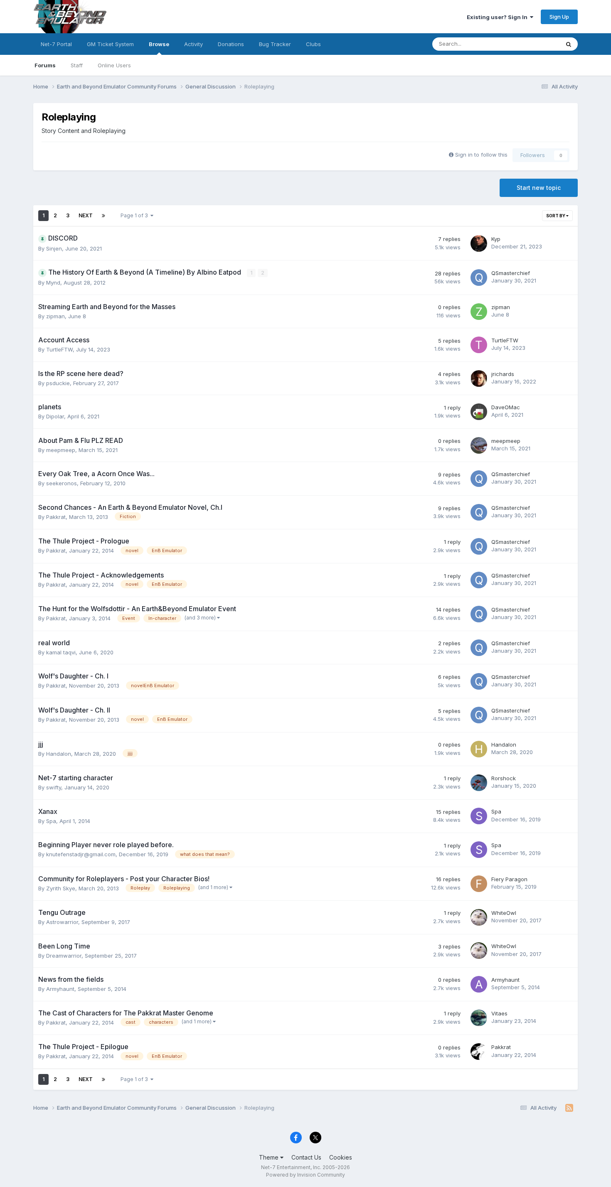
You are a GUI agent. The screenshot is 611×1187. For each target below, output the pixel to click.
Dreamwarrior (63, 955)
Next (86, 215)
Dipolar (55, 416)
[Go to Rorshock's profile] (479, 782)
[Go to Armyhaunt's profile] (479, 984)
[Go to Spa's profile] (479, 816)
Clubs (313, 44)
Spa (51, 821)
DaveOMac (505, 407)
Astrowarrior (62, 922)
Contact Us (306, 1157)
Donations (231, 44)
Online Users (114, 65)
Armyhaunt (60, 988)
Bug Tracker (275, 44)
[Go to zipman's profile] (479, 311)
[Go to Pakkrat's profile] (479, 1051)
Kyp (495, 239)
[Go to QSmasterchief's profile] (479, 277)
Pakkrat (56, 517)
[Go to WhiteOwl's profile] (479, 917)
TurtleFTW (59, 349)
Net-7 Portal (56, 44)
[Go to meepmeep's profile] (479, 445)
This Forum (534, 44)
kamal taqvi (61, 652)
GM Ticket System (110, 44)
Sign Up (559, 16)
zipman (55, 316)
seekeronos (61, 483)
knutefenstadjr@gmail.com (81, 854)
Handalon (58, 753)
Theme (269, 1157)
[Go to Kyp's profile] (479, 243)
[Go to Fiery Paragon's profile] (479, 883)
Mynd (53, 282)
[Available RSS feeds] (569, 1108)
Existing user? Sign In (498, 17)
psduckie (58, 383)
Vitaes (499, 1013)
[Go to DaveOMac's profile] (479, 411)
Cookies (340, 1157)
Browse (159, 44)
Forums (45, 65)
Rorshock (503, 778)
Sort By (556, 215)
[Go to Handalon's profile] (479, 749)
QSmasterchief (510, 273)
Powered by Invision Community (305, 1175)
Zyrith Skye (60, 888)
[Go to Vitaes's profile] (479, 1018)
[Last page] (103, 215)
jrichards (502, 374)
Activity (193, 44)
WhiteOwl (503, 912)
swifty (53, 787)
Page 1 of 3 (135, 215)
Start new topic (539, 187)
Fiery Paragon (509, 879)
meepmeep (60, 450)
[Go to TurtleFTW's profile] (479, 345)
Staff (77, 65)
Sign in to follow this (481, 154)
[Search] (568, 44)
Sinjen (54, 248)
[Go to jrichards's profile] (479, 378)
